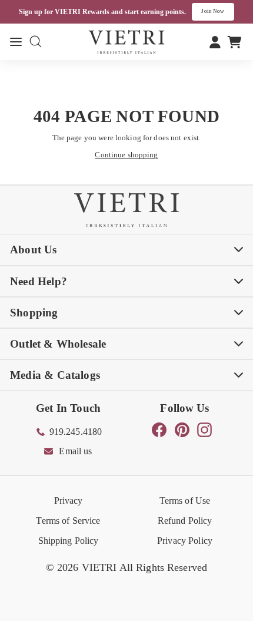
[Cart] (234, 42)
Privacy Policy (184, 541)
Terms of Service (68, 521)
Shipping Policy (68, 541)
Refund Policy (185, 521)
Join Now (212, 11)
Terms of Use (185, 501)
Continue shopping (126, 154)
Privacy (68, 501)
